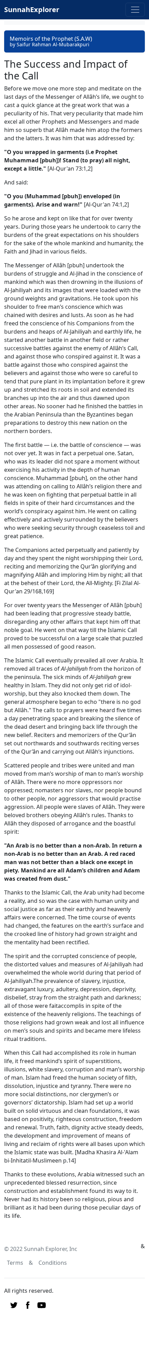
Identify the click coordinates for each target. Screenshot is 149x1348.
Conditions (52, 1262)
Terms (15, 1262)
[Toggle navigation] (135, 10)
